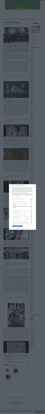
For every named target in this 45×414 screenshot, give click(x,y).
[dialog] (22, 207)
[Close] (34, 185)
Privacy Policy (26, 228)
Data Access (22, 228)
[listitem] (22, 197)
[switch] (31, 199)
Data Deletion (18, 228)
